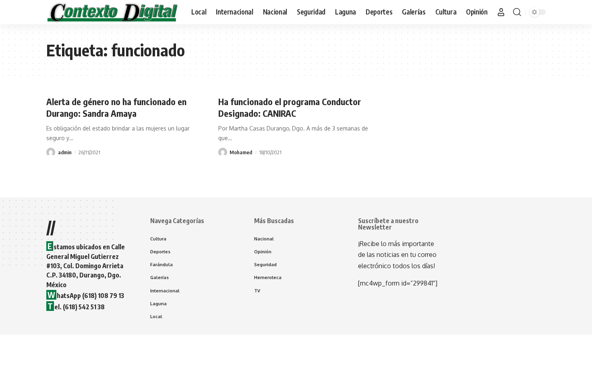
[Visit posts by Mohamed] (222, 152)
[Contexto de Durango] (112, 12)
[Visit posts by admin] (50, 152)
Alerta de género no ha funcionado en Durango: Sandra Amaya (116, 107)
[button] (501, 12)
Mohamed (241, 152)
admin (65, 152)
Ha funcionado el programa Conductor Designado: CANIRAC (289, 107)
